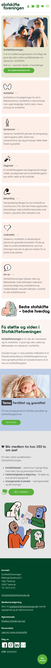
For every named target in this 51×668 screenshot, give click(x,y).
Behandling (8, 198)
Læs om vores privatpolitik (14, 632)
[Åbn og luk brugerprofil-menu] (28, 6)
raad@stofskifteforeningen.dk (23, 606)
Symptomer (9, 129)
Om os (6, 274)
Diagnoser (8, 165)
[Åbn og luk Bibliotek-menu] (33, 6)
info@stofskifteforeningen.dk (15, 595)
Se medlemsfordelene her (19, 70)
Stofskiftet (8, 93)
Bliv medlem (21, 491)
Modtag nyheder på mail (13, 621)
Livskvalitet (8, 234)
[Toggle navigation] (47, 6)
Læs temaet (11, 422)
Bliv (42, 659)
